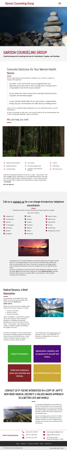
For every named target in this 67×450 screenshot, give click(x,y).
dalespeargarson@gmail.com (55, 432)
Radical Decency (54, 333)
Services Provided (33, 443)
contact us (18, 201)
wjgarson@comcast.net (53, 435)
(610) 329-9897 (33, 432)
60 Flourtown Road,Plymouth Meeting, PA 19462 (55, 438)
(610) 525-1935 (33, 437)
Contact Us (48, 443)
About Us (23, 443)
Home (17, 443)
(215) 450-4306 (32, 435)
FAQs (41, 443)
